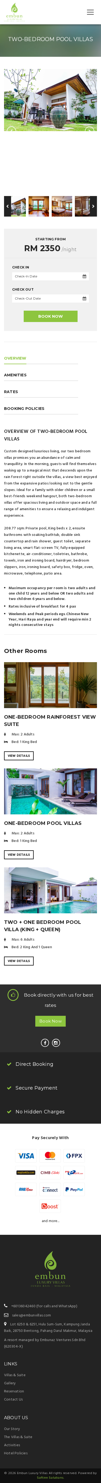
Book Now (50, 316)
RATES (11, 391)
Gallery (10, 1383)
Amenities (15, 375)
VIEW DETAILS (19, 756)
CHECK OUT (23, 289)
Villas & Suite (15, 1375)
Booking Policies (24, 408)
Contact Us (13, 1399)
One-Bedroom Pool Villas (43, 823)
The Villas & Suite (18, 1437)
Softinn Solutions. (50, 1478)
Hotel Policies (15, 1453)
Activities (12, 1445)
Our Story (12, 1429)
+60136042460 (23, 1306)
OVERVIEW (15, 358)
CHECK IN (20, 267)
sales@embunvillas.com (31, 1315)
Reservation (14, 1391)
